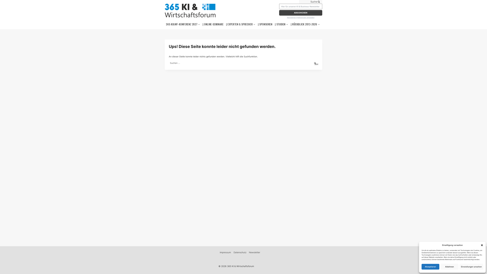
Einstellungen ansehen (471, 267)
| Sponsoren (265, 24)
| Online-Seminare (213, 24)
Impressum (225, 252)
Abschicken (300, 13)
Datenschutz (240, 252)
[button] (482, 245)
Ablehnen (449, 267)
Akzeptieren (430, 267)
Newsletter (254, 252)
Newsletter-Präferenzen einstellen (301, 17)
